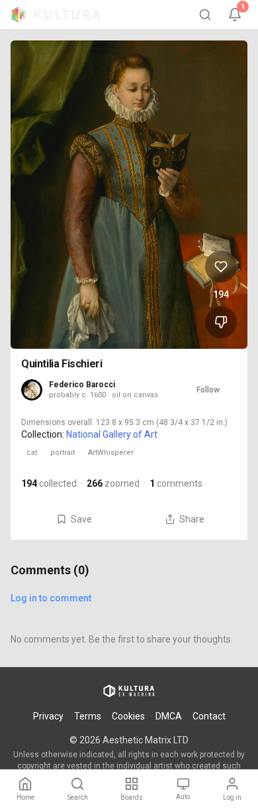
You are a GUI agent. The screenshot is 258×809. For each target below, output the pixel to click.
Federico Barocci (82, 384)
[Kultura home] (56, 15)
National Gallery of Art (111, 434)
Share (191, 519)
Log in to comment (51, 598)
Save (81, 519)
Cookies (128, 716)
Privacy (48, 716)
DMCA (168, 716)
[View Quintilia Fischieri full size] (129, 194)
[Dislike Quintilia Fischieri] (221, 322)
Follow (208, 390)
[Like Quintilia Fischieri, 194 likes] (221, 266)
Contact (209, 716)
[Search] (205, 15)
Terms (87, 716)
